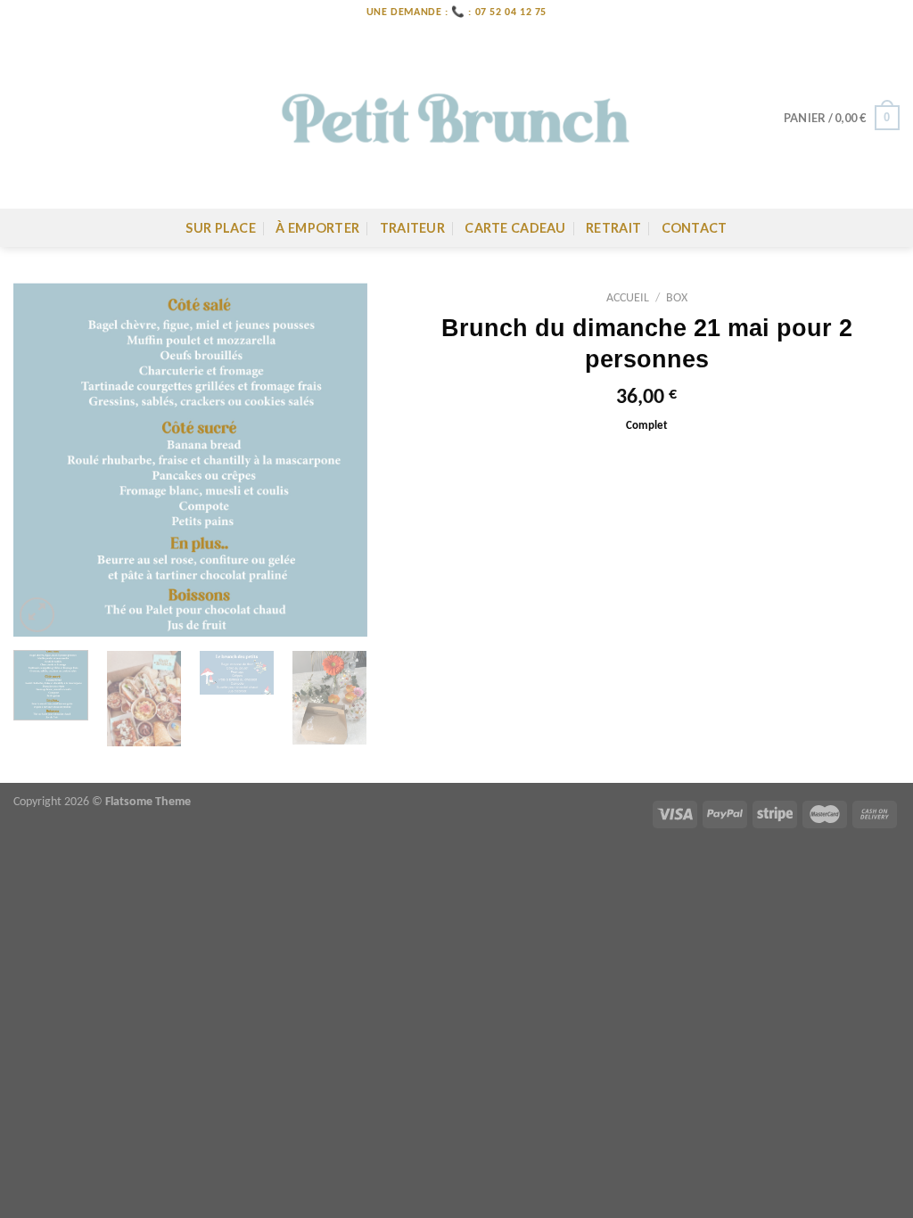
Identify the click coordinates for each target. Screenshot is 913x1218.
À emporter (317, 227)
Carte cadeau (515, 227)
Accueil (627, 298)
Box (676, 298)
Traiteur (412, 227)
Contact (695, 227)
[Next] (338, 459)
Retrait (613, 227)
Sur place (220, 227)
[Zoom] (37, 614)
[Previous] (43, 459)
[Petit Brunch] (456, 117)
